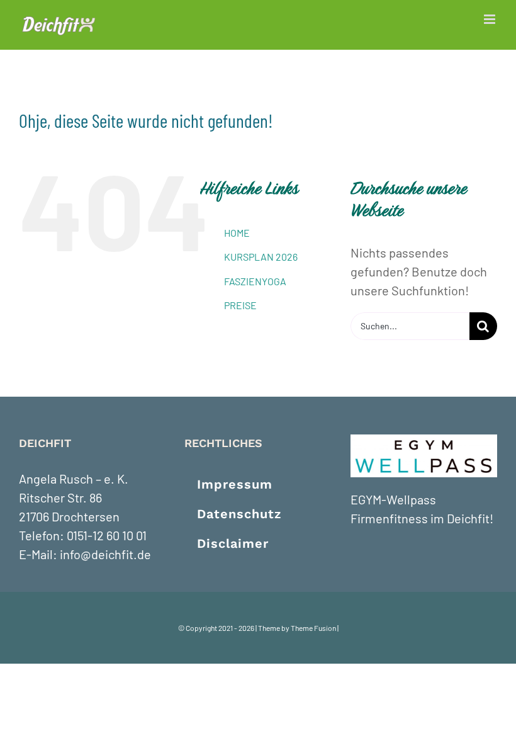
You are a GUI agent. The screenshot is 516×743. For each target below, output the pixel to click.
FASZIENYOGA (255, 281)
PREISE (240, 305)
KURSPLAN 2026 (261, 257)
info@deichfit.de (105, 554)
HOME (237, 233)
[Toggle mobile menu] (490, 19)
